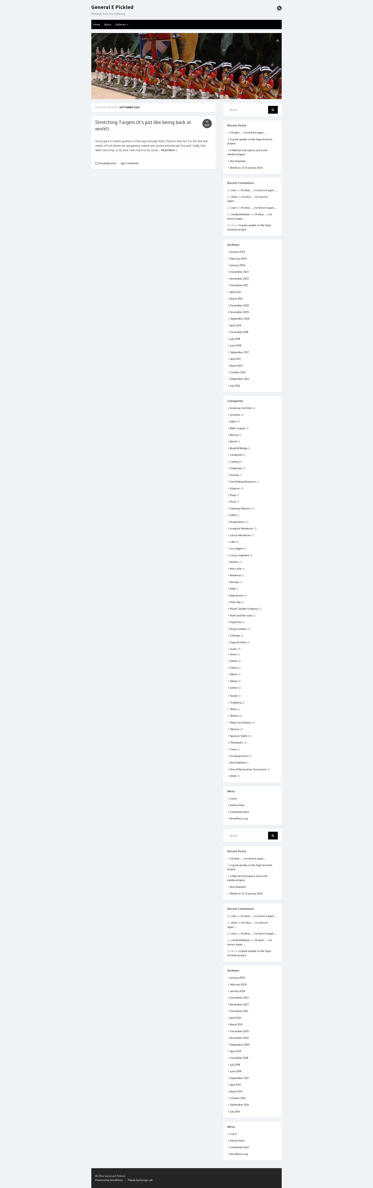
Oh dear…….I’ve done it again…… (248, 132)
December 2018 (239, 332)
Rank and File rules (241, 615)
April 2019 (235, 325)
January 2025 (237, 251)
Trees (233, 749)
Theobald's (236, 742)
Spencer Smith (238, 735)
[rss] (279, 8)
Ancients (235, 414)
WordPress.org (239, 818)
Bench (233, 441)
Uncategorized (107, 163)
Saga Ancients (238, 642)
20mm (233, 660)
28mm (233, 674)
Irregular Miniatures (241, 528)
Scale (233, 648)
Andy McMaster (241, 214)
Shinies (234, 715)
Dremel (234, 475)
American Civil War (241, 408)
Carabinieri (236, 454)
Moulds (234, 582)
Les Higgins (237, 548)
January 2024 (237, 265)
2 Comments (131, 163)
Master (234, 561)
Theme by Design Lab (140, 1180)
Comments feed (239, 811)
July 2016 (235, 385)
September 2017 (239, 352)
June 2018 (235, 345)
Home (96, 24)
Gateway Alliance (240, 508)
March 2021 (236, 298)
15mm (233, 654)
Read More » (169, 150)
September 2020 (240, 318)
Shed (233, 709)
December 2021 (239, 285)
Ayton (233, 421)
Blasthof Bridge (239, 448)
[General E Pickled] (186, 66)
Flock (233, 501)
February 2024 (238, 258)
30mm (233, 681)
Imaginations (237, 521)
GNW (233, 515)
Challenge (236, 468)
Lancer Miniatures (240, 535)
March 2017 (236, 365)
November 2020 (239, 312)
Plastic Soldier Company (244, 608)
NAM (232, 588)
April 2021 (235, 292)
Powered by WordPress (109, 1180)
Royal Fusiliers (238, 628)
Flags (233, 495)
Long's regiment (239, 555)
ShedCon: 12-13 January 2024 (246, 167)
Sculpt (233, 695)
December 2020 (239, 305)
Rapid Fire (236, 622)
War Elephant (238, 161)
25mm (233, 667)
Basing (234, 434)
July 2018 (235, 338)
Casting (234, 461)
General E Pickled (112, 7)
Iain (234, 190)
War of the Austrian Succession (248, 769)
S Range (235, 635)
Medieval (235, 575)
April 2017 (235, 358)
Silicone (234, 729)
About (107, 24)
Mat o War (236, 568)
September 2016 (239, 378)
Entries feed (237, 805)
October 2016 (238, 372)
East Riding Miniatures (243, 481)
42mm (233, 687)
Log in (233, 798)
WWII (233, 775)
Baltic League (237, 428)
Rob (234, 196)
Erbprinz (235, 488)
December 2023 (239, 271)
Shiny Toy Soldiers (240, 722)
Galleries (120, 24)
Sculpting (235, 702)
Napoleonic (236, 595)
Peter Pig (235, 602)
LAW (232, 541)
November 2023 (239, 278)
